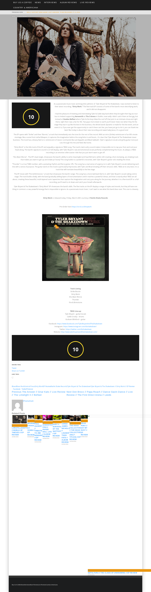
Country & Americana (25, 8)
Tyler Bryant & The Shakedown (79, 386)
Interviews (50, 2)
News (38, 2)
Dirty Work (39, 386)
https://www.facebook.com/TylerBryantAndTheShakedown (79, 324)
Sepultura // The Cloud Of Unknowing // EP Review (112, 573)
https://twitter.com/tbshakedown (79, 329)
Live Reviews (87, 2)
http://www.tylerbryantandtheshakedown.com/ (79, 332)
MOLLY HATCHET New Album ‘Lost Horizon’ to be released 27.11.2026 (53, 12)
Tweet (14, 368)
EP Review (47, 386)
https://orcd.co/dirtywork (81, 207)
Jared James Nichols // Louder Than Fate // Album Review (66, 433)
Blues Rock (20, 386)
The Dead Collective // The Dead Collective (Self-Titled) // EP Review (75, 432)
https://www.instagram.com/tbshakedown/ (80, 326)
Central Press (29, 386)
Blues (14, 386)
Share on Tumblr (18, 371)
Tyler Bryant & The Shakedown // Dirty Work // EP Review (112, 386)
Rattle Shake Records (59, 386)
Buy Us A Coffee (22, 2)
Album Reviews (68, 2)
